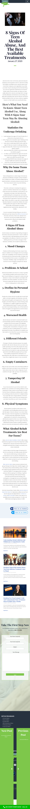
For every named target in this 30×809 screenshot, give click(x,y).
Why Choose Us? (7, 731)
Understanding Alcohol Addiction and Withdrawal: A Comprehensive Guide (14, 541)
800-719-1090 (11, 495)
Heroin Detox (6, 720)
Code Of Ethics (6, 733)
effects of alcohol (21, 214)
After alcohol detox (7, 464)
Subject (15, 647)
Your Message (16, 652)
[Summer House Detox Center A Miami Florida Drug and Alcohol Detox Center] (5, 3)
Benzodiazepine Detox (8, 723)
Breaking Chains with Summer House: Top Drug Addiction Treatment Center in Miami (14, 569)
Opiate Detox (6, 721)
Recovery (5, 748)
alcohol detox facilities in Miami (13, 440)
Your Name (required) (15, 636)
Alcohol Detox (6, 718)
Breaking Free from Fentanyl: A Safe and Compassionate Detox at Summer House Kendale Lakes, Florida (14, 599)
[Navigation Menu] (27, 1)
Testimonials (6, 736)
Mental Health (6, 746)
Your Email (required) (15, 641)
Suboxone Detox (6, 726)
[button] (19, 508)
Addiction (5, 744)
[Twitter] (15, 765)
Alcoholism (5, 743)
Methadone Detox (7, 725)
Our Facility (5, 734)
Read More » (5, 550)
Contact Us (5, 738)
